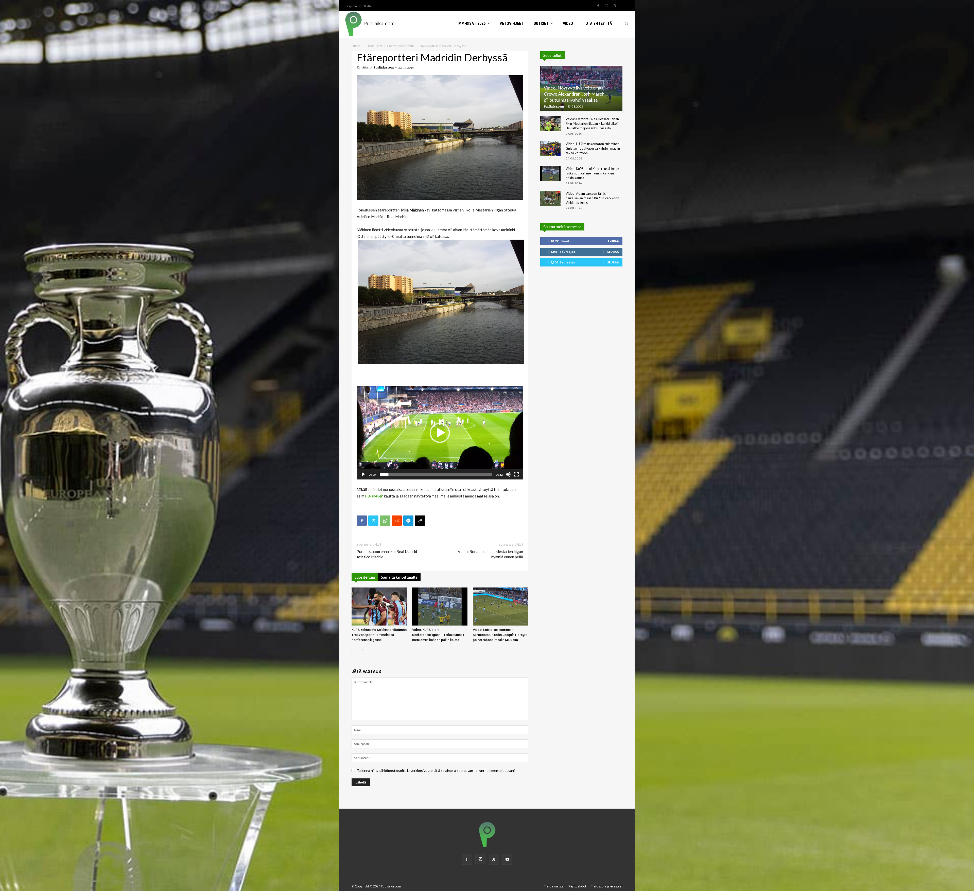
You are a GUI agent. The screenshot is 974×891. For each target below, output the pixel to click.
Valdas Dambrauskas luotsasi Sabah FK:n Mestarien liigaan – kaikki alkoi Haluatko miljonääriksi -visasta (592, 123)
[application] (440, 432)
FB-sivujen (374, 496)
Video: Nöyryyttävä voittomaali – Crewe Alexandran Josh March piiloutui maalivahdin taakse (576, 94)
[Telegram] (408, 520)
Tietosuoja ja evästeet (606, 886)
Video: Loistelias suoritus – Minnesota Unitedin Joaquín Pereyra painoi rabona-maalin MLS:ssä (500, 635)
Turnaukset (374, 46)
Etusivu (356, 46)
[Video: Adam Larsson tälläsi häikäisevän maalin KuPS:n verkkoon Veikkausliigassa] (550, 198)
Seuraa (613, 252)
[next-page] (363, 650)
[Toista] (363, 474)
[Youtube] (507, 859)
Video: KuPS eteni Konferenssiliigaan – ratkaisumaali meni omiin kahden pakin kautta (438, 635)
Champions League (401, 46)
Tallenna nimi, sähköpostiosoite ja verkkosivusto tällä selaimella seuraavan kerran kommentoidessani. (436, 770)
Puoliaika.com (384, 67)
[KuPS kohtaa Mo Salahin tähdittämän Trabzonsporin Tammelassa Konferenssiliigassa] (379, 606)
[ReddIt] (397, 520)
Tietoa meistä (554, 886)
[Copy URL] (420, 520)
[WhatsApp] (385, 520)
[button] (626, 23)
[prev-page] (355, 650)
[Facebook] (598, 5)
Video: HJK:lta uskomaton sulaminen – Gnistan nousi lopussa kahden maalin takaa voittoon (594, 148)
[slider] (436, 474)
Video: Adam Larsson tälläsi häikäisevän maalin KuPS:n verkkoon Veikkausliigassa (592, 198)
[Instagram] (606, 5)
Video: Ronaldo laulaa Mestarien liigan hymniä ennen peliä (490, 554)
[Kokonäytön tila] (516, 474)
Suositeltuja (365, 577)
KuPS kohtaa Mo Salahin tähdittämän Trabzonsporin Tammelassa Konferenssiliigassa (379, 635)
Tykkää (613, 241)
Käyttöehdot (577, 886)
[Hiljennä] (508, 474)
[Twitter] (614, 5)
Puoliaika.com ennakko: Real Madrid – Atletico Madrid (388, 554)
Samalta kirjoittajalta (399, 577)
